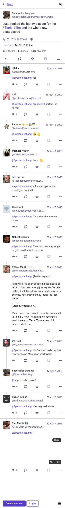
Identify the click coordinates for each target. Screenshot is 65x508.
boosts (9, 51)
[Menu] (59, 503)
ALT (52, 462)
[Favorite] (32, 59)
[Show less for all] (60, 4)
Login (32, 503)
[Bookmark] (46, 59)
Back (10, 4)
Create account (14, 503)
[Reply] (6, 59)
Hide (56, 440)
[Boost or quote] (20, 59)
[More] (58, 59)
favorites (38, 51)
